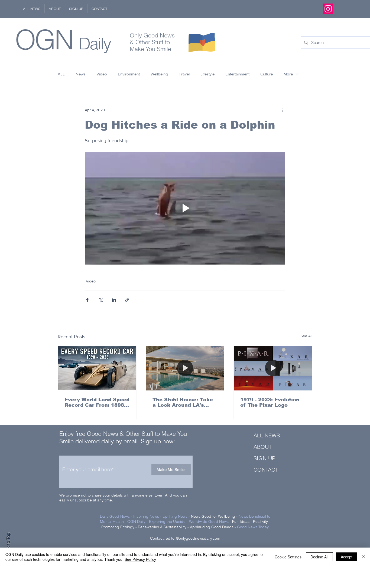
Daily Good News (115, 516)
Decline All (319, 556)
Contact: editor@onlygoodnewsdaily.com (185, 538)
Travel (184, 74)
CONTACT (266, 469)
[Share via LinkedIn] (113, 299)
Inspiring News (146, 516)
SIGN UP (264, 458)
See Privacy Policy (140, 559)
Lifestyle (207, 74)
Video (101, 74)
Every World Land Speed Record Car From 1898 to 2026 (96, 402)
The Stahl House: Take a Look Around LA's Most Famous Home (182, 402)
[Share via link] (127, 299)
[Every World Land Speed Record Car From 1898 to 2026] (97, 368)
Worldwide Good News (209, 521)
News (81, 74)
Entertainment (237, 74)
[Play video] (185, 208)
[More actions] (282, 110)
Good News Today (253, 526)
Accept (346, 556)
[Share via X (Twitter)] (100, 299)
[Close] (363, 557)
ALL (61, 74)
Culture (266, 74)
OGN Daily (136, 521)
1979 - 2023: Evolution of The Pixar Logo (269, 402)
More (288, 74)
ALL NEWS (267, 435)
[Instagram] (328, 9)
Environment (129, 74)
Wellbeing (159, 74)
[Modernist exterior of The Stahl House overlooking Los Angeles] (185, 368)
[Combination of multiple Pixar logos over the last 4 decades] (273, 368)
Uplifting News (175, 516)
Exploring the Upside (168, 521)
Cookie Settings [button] (288, 556)
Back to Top (8, 544)
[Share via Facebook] (87, 299)
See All (306, 336)
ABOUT (263, 446)
